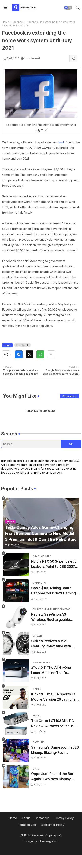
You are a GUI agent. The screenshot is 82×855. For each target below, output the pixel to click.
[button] (68, 8)
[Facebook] (19, 354)
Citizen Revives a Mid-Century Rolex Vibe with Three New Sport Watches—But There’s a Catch (55, 644)
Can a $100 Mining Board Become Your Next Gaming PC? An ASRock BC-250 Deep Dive (53, 591)
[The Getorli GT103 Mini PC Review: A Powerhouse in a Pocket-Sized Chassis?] (16, 723)
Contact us (42, 818)
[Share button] (51, 354)
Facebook (18, 21)
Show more (69, 396)
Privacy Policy (64, 818)
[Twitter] (29, 354)
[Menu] (5, 8)
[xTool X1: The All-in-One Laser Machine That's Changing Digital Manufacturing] (16, 670)
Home (5, 21)
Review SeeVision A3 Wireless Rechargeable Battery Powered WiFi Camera (50, 617)
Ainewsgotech (49, 841)
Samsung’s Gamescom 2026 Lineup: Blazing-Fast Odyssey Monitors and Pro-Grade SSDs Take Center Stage (55, 750)
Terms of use (27, 825)
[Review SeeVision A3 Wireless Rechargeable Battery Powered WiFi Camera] (16, 617)
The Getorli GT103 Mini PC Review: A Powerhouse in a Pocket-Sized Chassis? (53, 724)
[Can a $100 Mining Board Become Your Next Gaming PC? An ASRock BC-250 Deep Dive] (16, 590)
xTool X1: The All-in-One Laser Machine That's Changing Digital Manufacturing (51, 670)
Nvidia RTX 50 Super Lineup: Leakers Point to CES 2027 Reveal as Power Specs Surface (54, 564)
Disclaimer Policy (52, 825)
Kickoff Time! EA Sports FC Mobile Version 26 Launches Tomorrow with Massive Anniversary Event (54, 697)
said (61, 142)
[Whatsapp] (40, 354)
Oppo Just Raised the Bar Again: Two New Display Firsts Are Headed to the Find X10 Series (52, 777)
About (26, 818)
